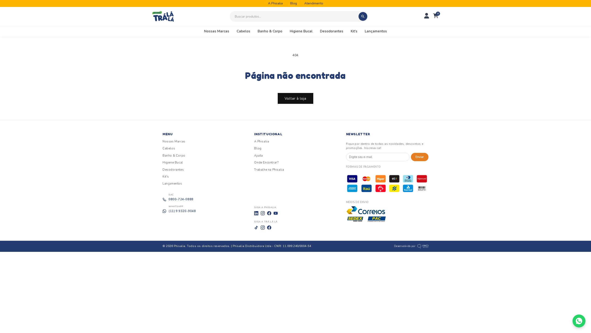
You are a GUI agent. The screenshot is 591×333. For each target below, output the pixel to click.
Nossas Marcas (216, 31)
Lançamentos (376, 31)
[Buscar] (363, 16)
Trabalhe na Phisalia (269, 170)
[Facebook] (269, 213)
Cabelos (243, 31)
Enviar (420, 157)
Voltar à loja (295, 98)
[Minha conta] (426, 16)
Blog (293, 3)
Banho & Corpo (270, 31)
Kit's (354, 31)
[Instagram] (263, 213)
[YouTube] (276, 213)
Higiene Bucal (301, 31)
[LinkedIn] (256, 213)
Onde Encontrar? (266, 162)
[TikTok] (256, 227)
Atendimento (313, 3)
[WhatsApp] (579, 320)
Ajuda (258, 156)
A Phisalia (275, 3)
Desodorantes (331, 31)
